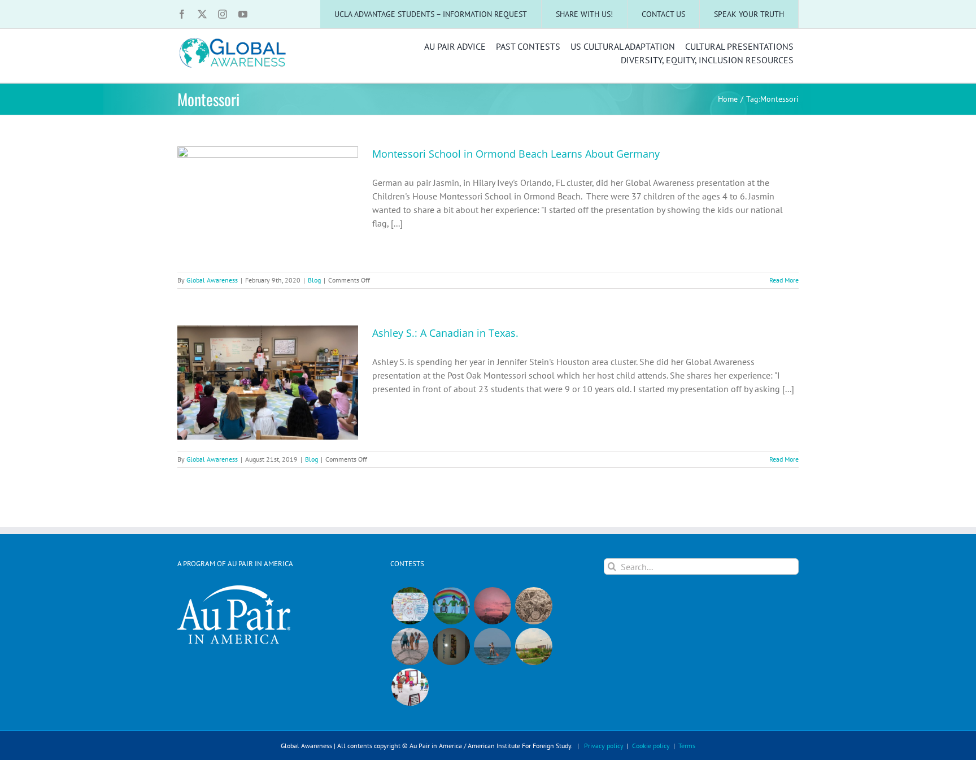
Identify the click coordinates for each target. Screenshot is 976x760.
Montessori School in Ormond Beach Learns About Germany (516, 153)
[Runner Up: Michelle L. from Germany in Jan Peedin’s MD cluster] (451, 605)
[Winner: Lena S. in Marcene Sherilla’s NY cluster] (409, 605)
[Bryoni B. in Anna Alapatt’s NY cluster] (533, 646)
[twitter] (202, 14)
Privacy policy (604, 745)
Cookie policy (651, 745)
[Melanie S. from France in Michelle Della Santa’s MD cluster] (492, 646)
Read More (784, 280)
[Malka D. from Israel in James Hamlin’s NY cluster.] (451, 646)
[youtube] (242, 14)
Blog (314, 280)
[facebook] (181, 14)
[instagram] (222, 14)
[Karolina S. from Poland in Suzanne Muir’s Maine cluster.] (409, 687)
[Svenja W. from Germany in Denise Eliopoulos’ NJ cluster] (533, 605)
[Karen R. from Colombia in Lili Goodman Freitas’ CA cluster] (492, 605)
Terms (686, 745)
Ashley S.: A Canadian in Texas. (445, 333)
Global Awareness (212, 280)
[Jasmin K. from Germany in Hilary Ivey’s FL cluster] (409, 646)
